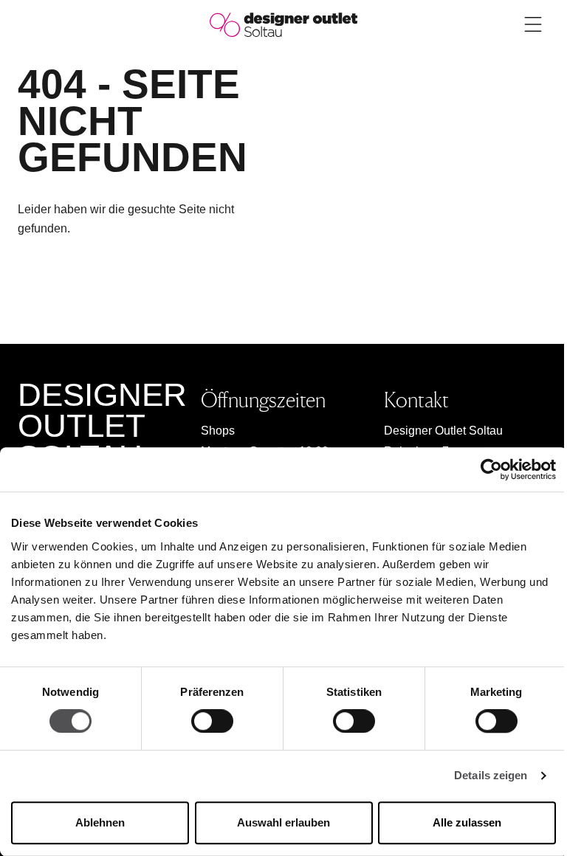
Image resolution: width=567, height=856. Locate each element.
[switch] (212, 722)
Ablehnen (100, 822)
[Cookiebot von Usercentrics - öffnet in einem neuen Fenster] (491, 469)
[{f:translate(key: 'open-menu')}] (533, 24)
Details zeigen (490, 776)
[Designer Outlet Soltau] (283, 24)
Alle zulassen (467, 822)
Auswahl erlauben (283, 822)
